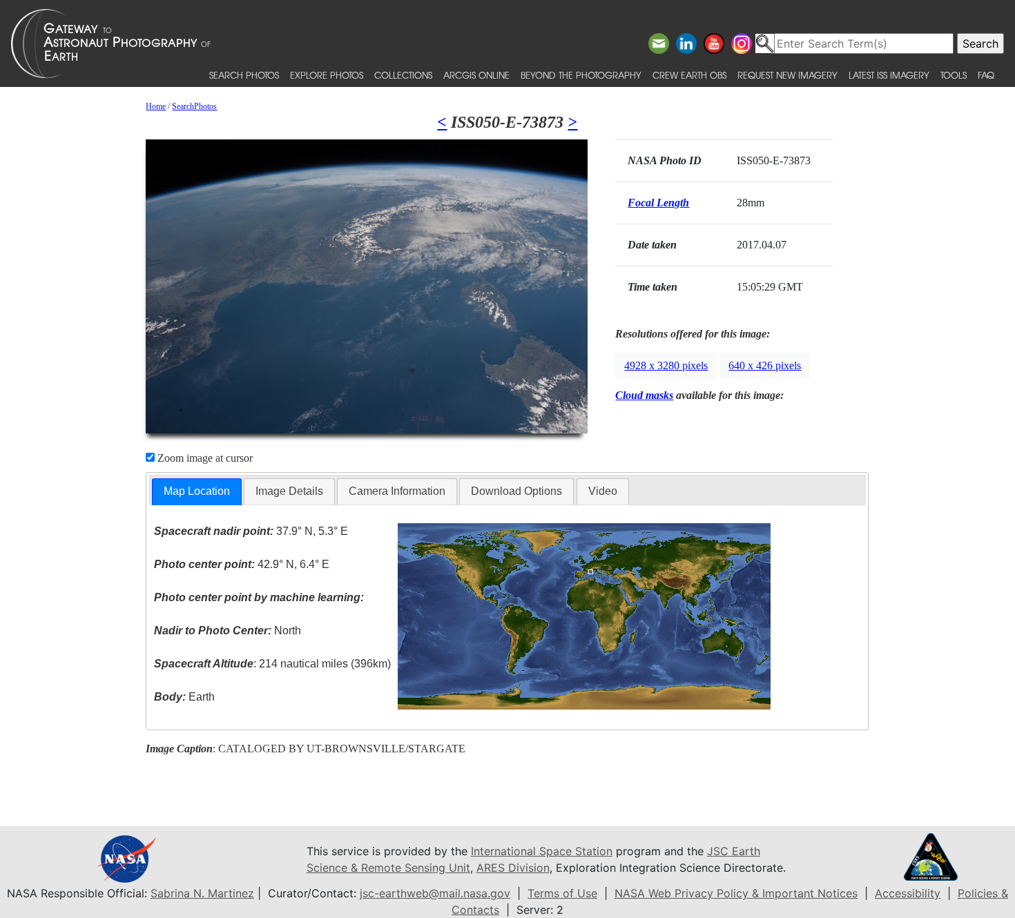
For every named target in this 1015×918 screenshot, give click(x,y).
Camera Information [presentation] (397, 491)
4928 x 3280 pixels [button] (666, 365)
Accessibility (907, 893)
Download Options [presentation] (516, 491)
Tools (953, 74)
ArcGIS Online (476, 74)
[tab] (197, 491)
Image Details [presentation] (289, 491)
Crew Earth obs (689, 74)
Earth (184, 697)
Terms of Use (562, 893)
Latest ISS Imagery (889, 74)
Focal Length (658, 202)
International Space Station (541, 851)
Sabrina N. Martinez (202, 893)
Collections (403, 74)
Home (156, 106)
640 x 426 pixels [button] (764, 365)
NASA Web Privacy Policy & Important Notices (736, 893)
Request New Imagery (787, 74)
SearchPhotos (194, 106)
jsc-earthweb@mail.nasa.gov (435, 893)
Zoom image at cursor (204, 458)
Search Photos (244, 74)
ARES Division (513, 868)
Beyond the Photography (581, 74)
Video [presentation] (602, 491)
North (227, 630)
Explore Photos (326, 74)
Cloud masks (644, 395)
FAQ (986, 74)
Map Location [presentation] (197, 491)
